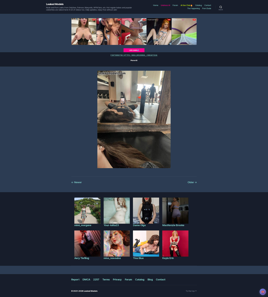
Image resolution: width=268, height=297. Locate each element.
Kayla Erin (168, 258)
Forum (175, 5)
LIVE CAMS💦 (134, 50)
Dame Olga (139, 225)
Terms (106, 279)
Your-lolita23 (111, 225)
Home (155, 5)
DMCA (86, 279)
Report (75, 279)
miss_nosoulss (112, 258)
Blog (150, 279)
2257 (96, 279)
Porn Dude (206, 8)
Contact (207, 5)
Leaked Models (55, 4)
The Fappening (193, 8)
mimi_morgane (82, 225)
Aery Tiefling (81, 258)
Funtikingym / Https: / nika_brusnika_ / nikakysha (134, 55)
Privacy (117, 279)
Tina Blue (138, 258)
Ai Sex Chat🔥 (187, 5)
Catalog (198, 5)
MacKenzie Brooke (173, 225)
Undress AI (165, 5)
